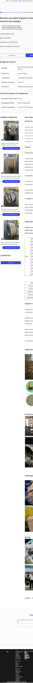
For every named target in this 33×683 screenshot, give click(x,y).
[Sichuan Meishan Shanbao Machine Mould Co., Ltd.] (7, 0)
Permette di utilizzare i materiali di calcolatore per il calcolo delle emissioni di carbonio (11, 211)
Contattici (11, 55)
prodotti (8, 12)
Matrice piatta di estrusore (18, 656)
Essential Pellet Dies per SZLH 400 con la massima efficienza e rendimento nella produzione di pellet (11, 178)
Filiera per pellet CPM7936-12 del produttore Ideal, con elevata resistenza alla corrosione (9, 145)
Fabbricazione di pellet (17, 12)
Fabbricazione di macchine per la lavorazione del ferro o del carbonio (19, 671)
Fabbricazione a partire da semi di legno (19, 678)
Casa (3, 12)
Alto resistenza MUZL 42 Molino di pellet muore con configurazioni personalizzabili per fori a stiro (10, 244)
